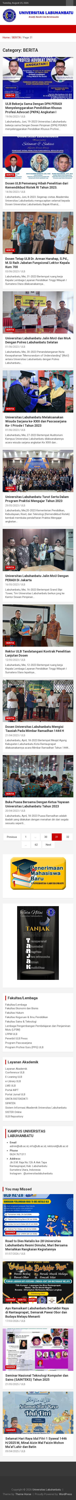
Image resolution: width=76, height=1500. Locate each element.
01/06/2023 (12, 346)
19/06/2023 (12, 116)
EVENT (32, 1300)
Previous (12, 837)
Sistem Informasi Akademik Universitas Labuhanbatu (36, 1107)
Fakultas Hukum (14, 1012)
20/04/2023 (12, 810)
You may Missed (18, 1189)
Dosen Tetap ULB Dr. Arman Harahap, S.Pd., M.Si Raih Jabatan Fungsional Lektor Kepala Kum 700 (37, 263)
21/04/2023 (12, 735)
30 (45, 837)
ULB (23, 116)
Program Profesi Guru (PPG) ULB (24, 1047)
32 (67, 837)
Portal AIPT (12, 1090)
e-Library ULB (13, 1081)
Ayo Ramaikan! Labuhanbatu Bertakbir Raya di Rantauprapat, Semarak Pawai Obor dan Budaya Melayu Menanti (37, 1312)
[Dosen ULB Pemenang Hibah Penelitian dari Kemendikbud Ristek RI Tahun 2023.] (38, 157)
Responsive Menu (69, 3)
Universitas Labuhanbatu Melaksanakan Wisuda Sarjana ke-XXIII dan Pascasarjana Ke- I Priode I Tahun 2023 (35, 421)
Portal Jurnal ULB (15, 1094)
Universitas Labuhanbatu (47, 1489)
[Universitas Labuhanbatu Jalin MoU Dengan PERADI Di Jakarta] (38, 550)
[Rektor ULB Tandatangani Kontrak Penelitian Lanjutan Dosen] (38, 625)
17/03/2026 (12, 1321)
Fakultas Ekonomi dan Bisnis (21, 1008)
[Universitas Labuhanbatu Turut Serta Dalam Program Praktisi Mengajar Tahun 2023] (38, 471)
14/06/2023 (12, 191)
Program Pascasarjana (18, 1042)
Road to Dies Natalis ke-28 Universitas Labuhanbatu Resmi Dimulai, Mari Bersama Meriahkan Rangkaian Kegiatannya (36, 1245)
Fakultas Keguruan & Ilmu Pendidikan (26, 1017)
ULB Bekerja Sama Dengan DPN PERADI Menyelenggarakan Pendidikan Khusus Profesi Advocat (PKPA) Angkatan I (33, 108)
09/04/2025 (12, 1451)
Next (48, 844)
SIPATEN (10, 1103)
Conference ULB (14, 1072)
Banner (10, 1232)
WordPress (65, 1494)
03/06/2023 (12, 271)
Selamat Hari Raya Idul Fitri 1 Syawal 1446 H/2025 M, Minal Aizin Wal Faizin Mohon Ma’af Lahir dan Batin (36, 1443)
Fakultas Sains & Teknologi (20, 1021)
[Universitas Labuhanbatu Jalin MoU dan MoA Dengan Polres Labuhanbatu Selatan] (38, 312)
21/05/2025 (12, 1384)
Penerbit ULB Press (16, 1038)
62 (36, 844)
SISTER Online (13, 1112)
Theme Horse (23, 1494)
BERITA (10, 95)
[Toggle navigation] (7, 29)
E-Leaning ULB (13, 1076)
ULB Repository (14, 1116)
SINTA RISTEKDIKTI (16, 1098)
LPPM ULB (11, 1034)
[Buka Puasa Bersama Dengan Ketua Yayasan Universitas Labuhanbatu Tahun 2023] (38, 776)
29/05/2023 (12, 505)
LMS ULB (10, 1085)
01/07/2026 (12, 1253)
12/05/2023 (12, 659)
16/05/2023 (12, 584)
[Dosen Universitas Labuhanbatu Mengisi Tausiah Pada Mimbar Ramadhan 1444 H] (38, 701)
